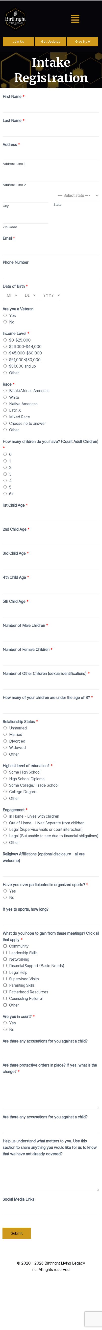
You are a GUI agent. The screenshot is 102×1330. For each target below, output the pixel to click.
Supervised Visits (24, 979)
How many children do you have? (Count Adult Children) (51, 444)
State (57, 204)
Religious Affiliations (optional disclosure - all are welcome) (44, 857)
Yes (12, 315)
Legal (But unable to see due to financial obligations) (54, 836)
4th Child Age (16, 577)
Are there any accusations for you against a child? (45, 1041)
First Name (14, 96)
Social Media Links (18, 1199)
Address (11, 144)
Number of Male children (25, 625)
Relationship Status (20, 721)
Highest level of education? (27, 765)
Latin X (15, 410)
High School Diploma (27, 779)
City (6, 206)
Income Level (16, 333)
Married (15, 734)
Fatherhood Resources (28, 992)
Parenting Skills (22, 985)
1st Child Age (15, 505)
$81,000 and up (22, 366)
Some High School (24, 772)
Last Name (14, 120)
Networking (19, 959)
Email (9, 238)
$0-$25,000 (20, 340)
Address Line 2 (14, 185)
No (11, 322)
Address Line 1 (14, 164)
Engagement (15, 810)
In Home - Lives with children (34, 816)
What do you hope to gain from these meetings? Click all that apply (51, 936)
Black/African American (29, 390)
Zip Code (10, 227)
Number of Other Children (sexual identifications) (46, 673)
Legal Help (18, 972)
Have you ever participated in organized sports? (45, 884)
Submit (17, 1233)
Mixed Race (19, 417)
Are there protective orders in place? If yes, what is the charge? (50, 1068)
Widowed (17, 747)
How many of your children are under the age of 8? (48, 697)
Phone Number (15, 262)
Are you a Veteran (18, 309)
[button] (75, 19)
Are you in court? (19, 1016)
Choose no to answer (27, 423)
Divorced (17, 741)
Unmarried (18, 728)
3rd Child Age (16, 553)
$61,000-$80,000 (25, 359)
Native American (23, 404)
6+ (11, 494)
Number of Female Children (27, 649)
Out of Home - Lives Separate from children (46, 823)
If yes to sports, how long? (26, 909)
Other (14, 373)
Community (19, 946)
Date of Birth (15, 286)
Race (9, 384)
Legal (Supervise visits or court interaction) (46, 829)
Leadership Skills (23, 953)
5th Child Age (15, 601)
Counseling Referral (26, 998)
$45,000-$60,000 (25, 353)
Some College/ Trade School (33, 785)
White (14, 397)
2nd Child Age (16, 529)
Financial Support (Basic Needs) (36, 965)
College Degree (22, 791)
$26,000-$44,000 (25, 346)
